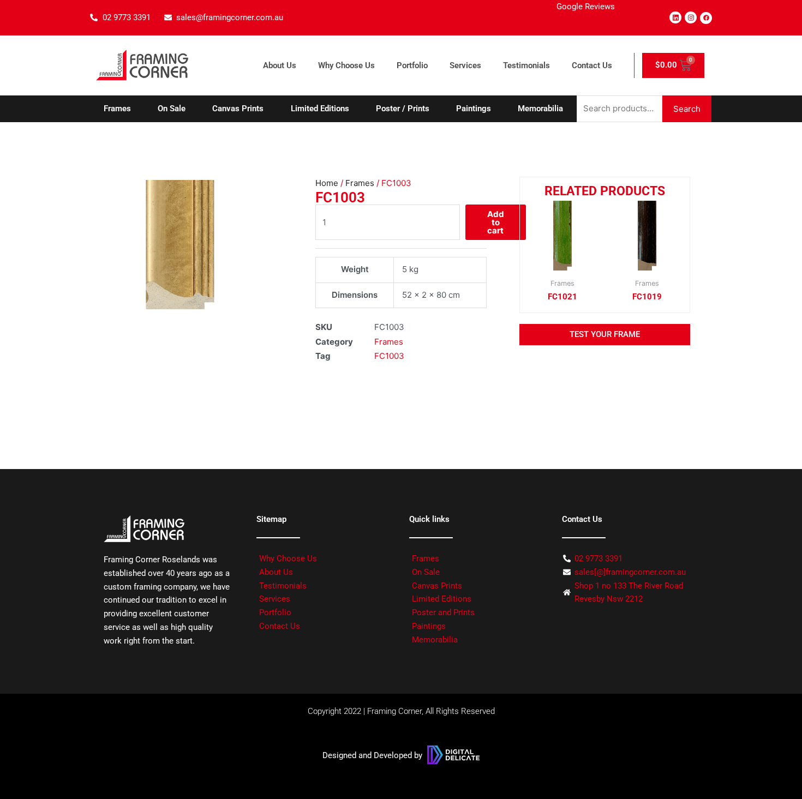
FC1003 (389, 356)
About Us (279, 65)
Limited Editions (320, 108)
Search (687, 109)
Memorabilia (540, 108)
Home (326, 183)
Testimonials (526, 65)
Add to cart (495, 222)
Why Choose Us (346, 65)
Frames (117, 108)
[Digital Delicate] (453, 755)
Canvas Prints (238, 108)
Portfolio (412, 65)
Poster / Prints (402, 108)
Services (465, 65)
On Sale (171, 108)
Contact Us (592, 65)
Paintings (473, 108)
